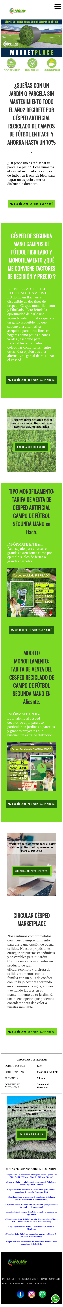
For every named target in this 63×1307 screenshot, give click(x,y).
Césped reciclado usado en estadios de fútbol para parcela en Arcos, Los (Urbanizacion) (31, 1205)
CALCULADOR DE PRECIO (31, 447)
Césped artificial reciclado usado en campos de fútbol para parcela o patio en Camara (31, 1183)
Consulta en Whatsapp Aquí (33, 630)
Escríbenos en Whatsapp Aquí (33, 203)
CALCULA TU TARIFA (31, 1134)
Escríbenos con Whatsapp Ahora (33, 379)
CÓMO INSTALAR (36, 1283)
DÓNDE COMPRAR (13, 1283)
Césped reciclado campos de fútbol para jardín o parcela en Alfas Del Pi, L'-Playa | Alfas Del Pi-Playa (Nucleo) (31, 1176)
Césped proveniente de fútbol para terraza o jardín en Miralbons (31, 1228)
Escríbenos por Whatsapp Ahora (33, 803)
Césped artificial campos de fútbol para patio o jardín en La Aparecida (31, 1213)
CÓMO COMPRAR (49, 1279)
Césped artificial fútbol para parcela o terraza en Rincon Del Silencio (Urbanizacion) (31, 1235)
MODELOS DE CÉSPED (25, 1279)
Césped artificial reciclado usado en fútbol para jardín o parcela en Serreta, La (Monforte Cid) (31, 1190)
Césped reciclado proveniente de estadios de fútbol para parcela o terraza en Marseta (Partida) (31, 1198)
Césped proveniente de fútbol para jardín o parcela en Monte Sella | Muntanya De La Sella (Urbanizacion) (31, 1220)
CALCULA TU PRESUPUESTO (31, 871)
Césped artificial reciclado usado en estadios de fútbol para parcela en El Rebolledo (31, 1242)
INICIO (6, 1279)
